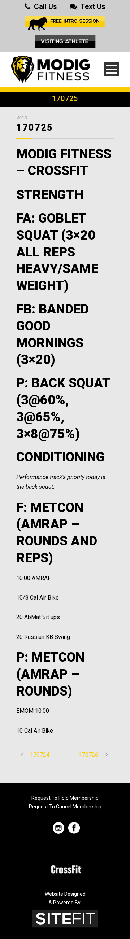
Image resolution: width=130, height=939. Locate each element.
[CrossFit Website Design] (65, 918)
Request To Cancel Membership (65, 806)
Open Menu (111, 69)
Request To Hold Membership (65, 798)
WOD (21, 117)
